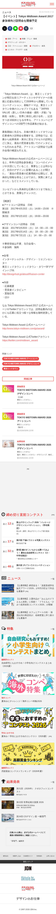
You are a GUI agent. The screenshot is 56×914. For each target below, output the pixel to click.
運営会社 (5, 856)
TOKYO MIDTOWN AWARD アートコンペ (20, 359)
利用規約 (39, 856)
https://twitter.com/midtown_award (20, 340)
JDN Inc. (33, 909)
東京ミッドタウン (11, 369)
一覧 (53, 579)
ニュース (6, 12)
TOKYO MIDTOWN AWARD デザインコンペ (21, 364)
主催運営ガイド (28, 856)
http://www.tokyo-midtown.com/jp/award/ (23, 328)
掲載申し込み (17, 856)
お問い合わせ (50, 856)
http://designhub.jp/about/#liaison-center (23, 274)
